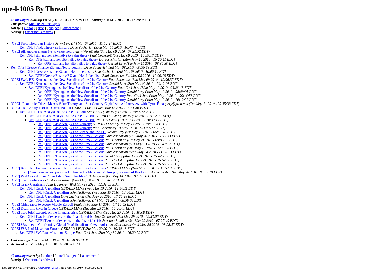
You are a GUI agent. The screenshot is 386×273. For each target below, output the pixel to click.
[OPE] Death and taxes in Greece (34, 208)
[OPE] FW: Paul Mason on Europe (35, 228)
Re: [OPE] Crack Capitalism (40, 188)
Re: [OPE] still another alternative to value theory (54, 55)
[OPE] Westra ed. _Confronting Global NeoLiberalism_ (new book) (59, 224)
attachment (71, 28)
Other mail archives (39, 32)
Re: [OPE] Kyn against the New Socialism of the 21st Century (64, 83)
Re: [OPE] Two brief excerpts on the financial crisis (56, 216)
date (41, 28)
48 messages (20, 20)
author (28, 28)
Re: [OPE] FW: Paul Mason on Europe (47, 233)
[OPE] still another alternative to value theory (42, 51)
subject (54, 28)
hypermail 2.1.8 (48, 267)
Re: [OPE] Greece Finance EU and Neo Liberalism (47, 67)
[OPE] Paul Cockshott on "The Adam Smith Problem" (49, 176)
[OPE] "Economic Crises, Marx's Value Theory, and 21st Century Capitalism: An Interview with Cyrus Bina (87, 104)
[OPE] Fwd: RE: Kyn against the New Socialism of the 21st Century (59, 79)
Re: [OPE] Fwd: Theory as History (44, 47)
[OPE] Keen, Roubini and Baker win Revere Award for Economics (58, 168)
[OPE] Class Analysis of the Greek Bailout (41, 108)
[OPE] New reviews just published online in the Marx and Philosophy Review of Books (82, 172)
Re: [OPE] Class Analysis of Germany (65, 124)
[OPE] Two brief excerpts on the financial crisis (44, 212)
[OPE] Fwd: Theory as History (33, 43)
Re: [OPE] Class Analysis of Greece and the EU (72, 132)
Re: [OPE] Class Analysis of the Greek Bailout (53, 112)
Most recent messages (44, 24)
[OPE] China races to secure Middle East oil (42, 204)
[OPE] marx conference (27, 180)
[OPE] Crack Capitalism (28, 184)
